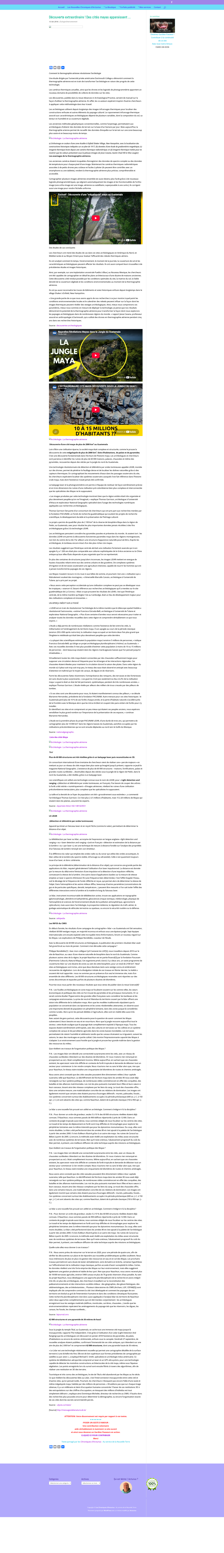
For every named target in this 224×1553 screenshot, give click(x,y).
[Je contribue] (162, 26)
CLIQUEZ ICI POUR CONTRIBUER (95, 1435)
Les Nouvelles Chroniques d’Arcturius (84, 7)
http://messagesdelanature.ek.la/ (71, 1410)
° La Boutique (110, 7)
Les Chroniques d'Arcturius (105, 1507)
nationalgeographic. (65, 732)
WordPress (108, 1511)
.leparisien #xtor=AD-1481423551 (71, 806)
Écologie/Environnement (68, 22)
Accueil (61, 7)
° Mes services (144, 7)
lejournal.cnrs (63, 1314)
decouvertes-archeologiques (69, 325)
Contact (157, 7)
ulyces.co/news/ (64, 1405)
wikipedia (61, 918)
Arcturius (133, 1511)
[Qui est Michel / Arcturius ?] (126, 1487)
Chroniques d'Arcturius (91, 1441)
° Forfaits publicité (127, 7)
